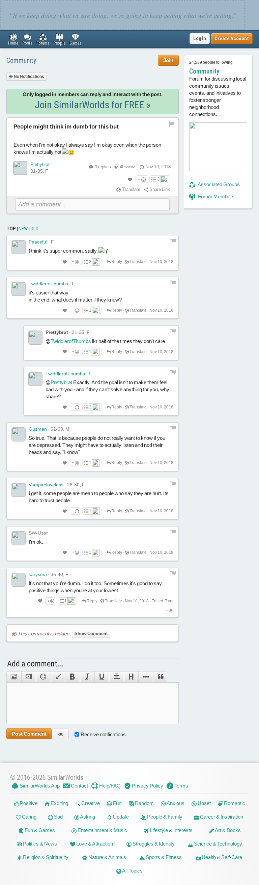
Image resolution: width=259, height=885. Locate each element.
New (23, 229)
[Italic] (87, 677)
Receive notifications (103, 734)
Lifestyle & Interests (171, 830)
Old (34, 229)
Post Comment (29, 734)
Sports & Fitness (163, 857)
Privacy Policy (147, 786)
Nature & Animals (106, 857)
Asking (87, 817)
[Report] (173, 240)
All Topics (132, 871)
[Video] (28, 677)
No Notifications (28, 76)
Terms (180, 786)
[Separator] (145, 677)
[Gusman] (18, 434)
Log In (199, 38)
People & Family (164, 817)
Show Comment (91, 633)
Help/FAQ (109, 786)
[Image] (13, 677)
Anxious (175, 803)
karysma (38, 574)
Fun (116, 803)
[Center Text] (116, 677)
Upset (204, 803)
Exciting (59, 803)
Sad (58, 817)
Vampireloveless (46, 484)
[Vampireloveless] (18, 490)
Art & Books (227, 830)
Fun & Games (39, 830)
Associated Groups (218, 184)
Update (120, 817)
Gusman (38, 429)
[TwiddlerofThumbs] (18, 289)
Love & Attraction (94, 844)
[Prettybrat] (20, 168)
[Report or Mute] (172, 123)
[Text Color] (58, 677)
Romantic (234, 803)
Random (144, 803)
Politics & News (39, 844)
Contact (79, 786)
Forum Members (216, 196)
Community (21, 60)
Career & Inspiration (221, 817)
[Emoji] (43, 677)
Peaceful (38, 242)
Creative (90, 803)
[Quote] (160, 677)
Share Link (159, 189)
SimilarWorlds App (39, 786)
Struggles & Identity (153, 844)
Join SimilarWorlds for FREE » (93, 105)
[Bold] (72, 677)
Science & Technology (217, 844)
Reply (116, 261)
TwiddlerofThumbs (48, 283)
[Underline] (101, 677)
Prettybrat (40, 164)
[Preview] (61, 733)
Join (168, 60)
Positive (28, 803)
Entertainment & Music (102, 830)
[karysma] (18, 580)
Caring (28, 817)
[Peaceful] (18, 247)
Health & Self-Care (221, 857)
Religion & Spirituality (45, 857)
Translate (130, 189)
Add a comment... (35, 663)
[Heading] (131, 677)
